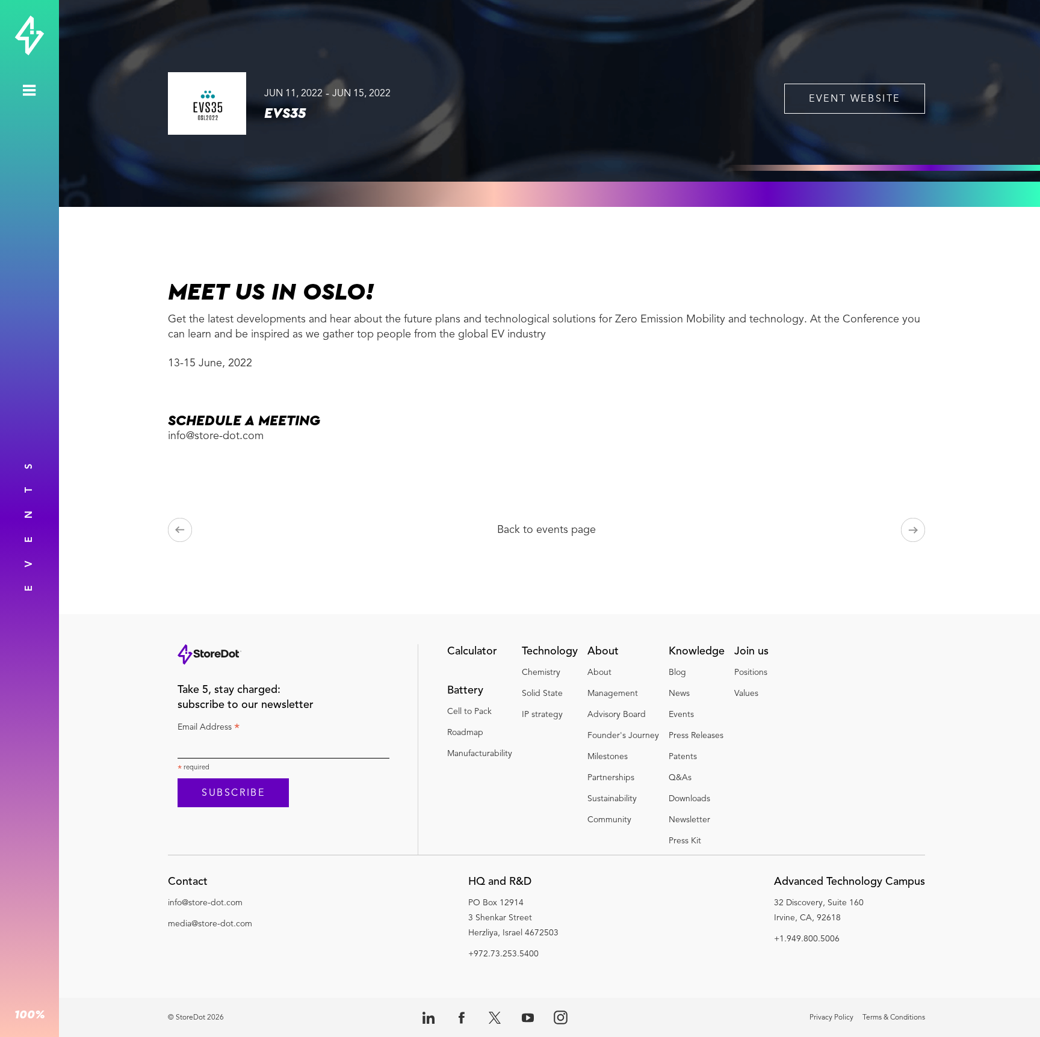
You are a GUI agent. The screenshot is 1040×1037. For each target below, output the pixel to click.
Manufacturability (479, 753)
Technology (550, 651)
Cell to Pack (469, 711)
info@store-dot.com (205, 903)
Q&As (680, 778)
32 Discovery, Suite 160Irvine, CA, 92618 (819, 910)
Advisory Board (616, 714)
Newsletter (689, 820)
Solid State (542, 693)
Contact (188, 881)
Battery (465, 690)
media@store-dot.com (210, 924)
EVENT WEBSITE (854, 99)
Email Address (209, 729)
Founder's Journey (623, 735)
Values (746, 693)
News (679, 693)
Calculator (472, 651)
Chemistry (541, 672)
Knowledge (697, 651)
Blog (677, 672)
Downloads (689, 799)
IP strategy (542, 714)
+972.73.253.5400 (503, 954)
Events (681, 714)
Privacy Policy (831, 1017)
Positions (750, 672)
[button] (210, 885)
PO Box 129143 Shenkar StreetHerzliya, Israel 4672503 (513, 918)
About (603, 651)
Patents (683, 756)
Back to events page (546, 530)
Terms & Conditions (893, 1017)
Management (612, 693)
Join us (751, 651)
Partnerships (612, 778)
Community (609, 820)
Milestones (607, 756)
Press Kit (685, 841)
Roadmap (465, 732)
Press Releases (696, 735)
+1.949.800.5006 (807, 939)
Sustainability (612, 799)
